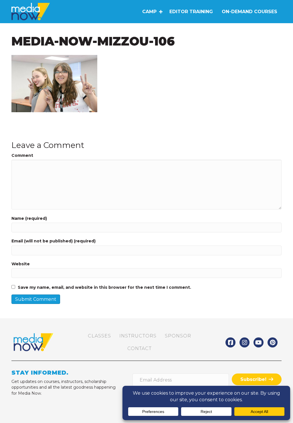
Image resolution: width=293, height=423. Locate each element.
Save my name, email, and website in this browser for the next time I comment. (104, 287)
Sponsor (178, 336)
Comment (22, 155)
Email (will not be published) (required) (53, 241)
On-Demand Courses (249, 11)
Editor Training (191, 11)
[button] (161, 12)
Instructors (138, 336)
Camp (149, 11)
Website (20, 263)
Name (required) (29, 218)
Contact (139, 348)
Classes (99, 336)
